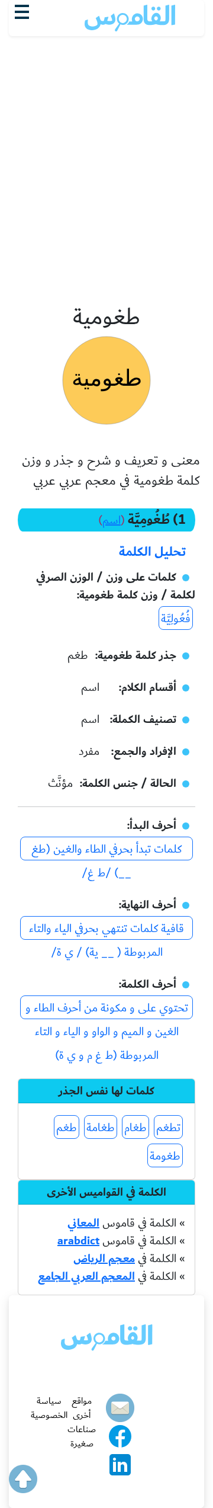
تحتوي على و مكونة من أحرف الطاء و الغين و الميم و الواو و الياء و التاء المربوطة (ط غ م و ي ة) (106, 1008)
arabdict (78, 1241)
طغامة (100, 1127)
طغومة (165, 1156)
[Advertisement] (106, 101)
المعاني (83, 1223)
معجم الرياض (104, 1258)
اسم (111, 520)
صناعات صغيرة (81, 1436)
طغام (135, 1127)
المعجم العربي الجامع (86, 1276)
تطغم (168, 1127)
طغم (66, 1127)
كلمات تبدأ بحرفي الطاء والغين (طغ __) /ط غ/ (106, 850)
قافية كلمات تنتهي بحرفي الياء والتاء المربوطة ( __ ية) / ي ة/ (106, 929)
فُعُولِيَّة (176, 618)
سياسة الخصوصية (49, 1408)
